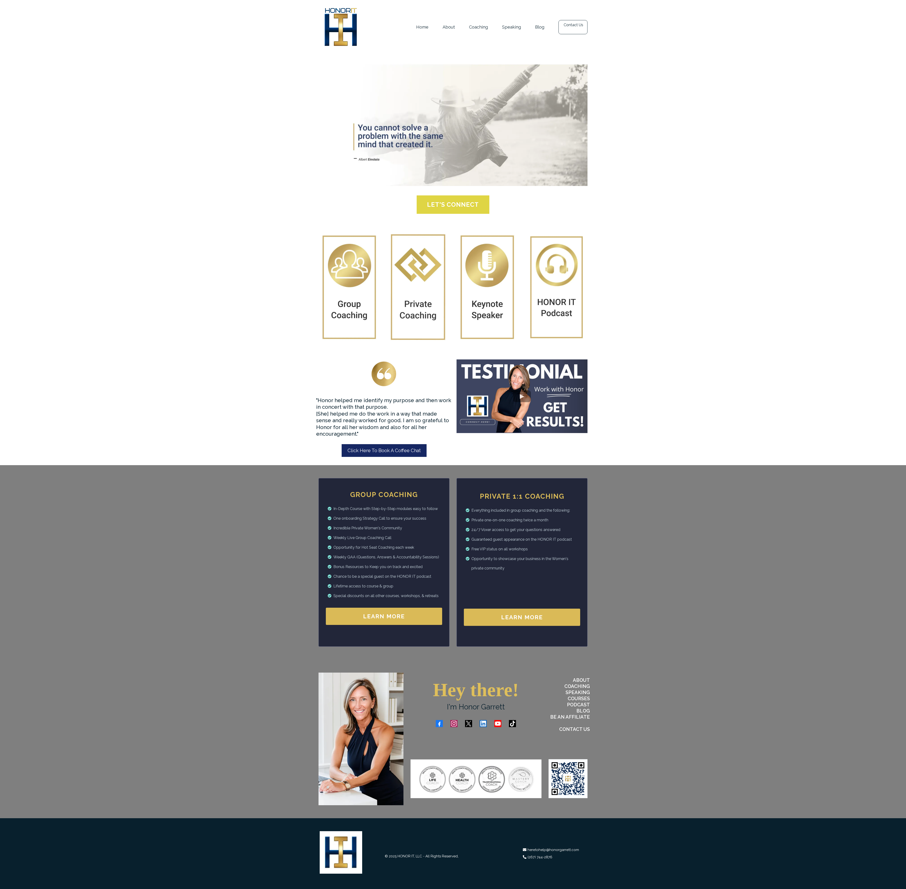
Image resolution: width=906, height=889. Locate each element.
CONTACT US (574, 729)
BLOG (583, 711)
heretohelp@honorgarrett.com (553, 850)
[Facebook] (439, 723)
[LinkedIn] (483, 723)
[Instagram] (454, 723)
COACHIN (575, 686)
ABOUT (581, 680)
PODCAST (578, 705)
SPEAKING (578, 692)
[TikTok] (512, 723)
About (449, 27)
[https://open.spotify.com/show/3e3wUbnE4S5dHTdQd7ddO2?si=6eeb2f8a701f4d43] (557, 287)
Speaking (511, 27)
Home (422, 27)
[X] (468, 723)
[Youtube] (498, 723)
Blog (539, 27)
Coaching (478, 27)
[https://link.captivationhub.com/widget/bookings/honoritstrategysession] (350, 287)
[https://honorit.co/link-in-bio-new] (568, 778)
